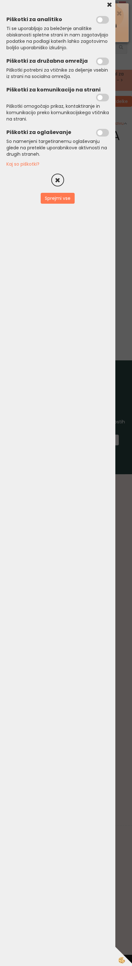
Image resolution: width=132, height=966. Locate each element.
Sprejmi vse (57, 198)
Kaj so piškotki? (22, 164)
